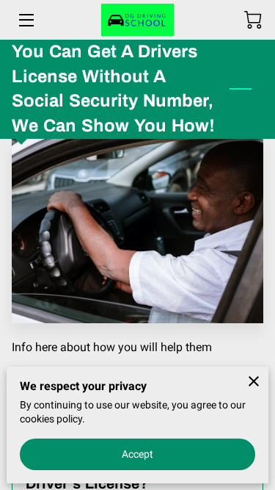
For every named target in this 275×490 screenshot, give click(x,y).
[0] (253, 20)
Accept (138, 454)
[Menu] (25, 20)
